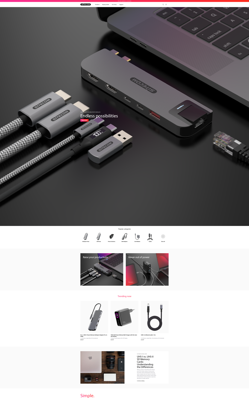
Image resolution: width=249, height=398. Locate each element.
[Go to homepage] (85, 4)
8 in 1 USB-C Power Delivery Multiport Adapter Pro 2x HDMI (93, 335)
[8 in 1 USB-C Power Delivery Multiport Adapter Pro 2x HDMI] (94, 317)
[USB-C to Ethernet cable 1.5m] (155, 317)
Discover (85, 282)
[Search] (163, 4)
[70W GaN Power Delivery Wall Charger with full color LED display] (124, 317)
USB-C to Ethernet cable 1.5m (148, 335)
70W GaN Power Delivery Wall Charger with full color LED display (124, 335)
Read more (84, 120)
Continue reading (140, 380)
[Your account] (166, 4)
